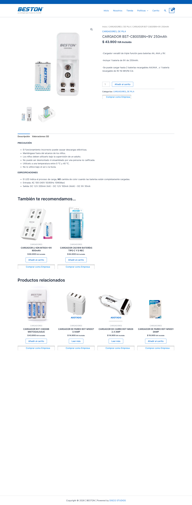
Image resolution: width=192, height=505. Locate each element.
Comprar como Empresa (118, 97)
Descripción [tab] (24, 136)
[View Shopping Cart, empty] (171, 10)
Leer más (76, 341)
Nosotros (117, 10)
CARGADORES (115, 27)
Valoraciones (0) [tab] (40, 136)
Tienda (129, 10)
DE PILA (127, 27)
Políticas (141, 10)
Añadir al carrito (122, 84)
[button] (147, 10)
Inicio (106, 10)
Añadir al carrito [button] (36, 260)
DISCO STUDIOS (117, 500)
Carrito (155, 10)
